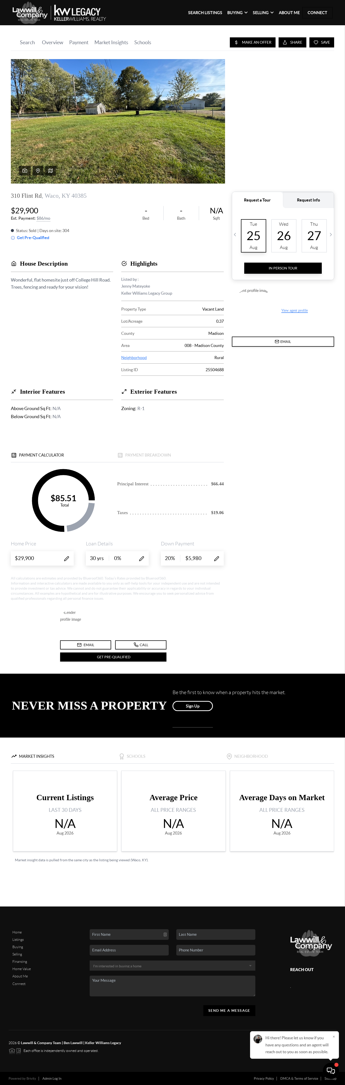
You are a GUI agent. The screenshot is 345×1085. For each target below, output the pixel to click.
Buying (17, 947)
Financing (19, 962)
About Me (289, 12)
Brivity (31, 1078)
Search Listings (205, 12)
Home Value (21, 969)
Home (17, 932)
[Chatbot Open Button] (331, 1071)
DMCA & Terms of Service (299, 1078)
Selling (17, 954)
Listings (18, 940)
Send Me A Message (229, 1010)
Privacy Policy (264, 1078)
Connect (317, 12)
